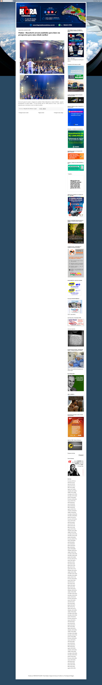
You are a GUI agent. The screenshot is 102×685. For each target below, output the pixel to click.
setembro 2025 (71, 649)
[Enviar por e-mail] (40, 108)
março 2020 (70, 540)
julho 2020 (70, 547)
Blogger (72, 675)
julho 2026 (70, 666)
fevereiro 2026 (71, 658)
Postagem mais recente (23, 112)
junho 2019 (70, 525)
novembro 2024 (71, 633)
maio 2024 (70, 623)
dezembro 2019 (71, 535)
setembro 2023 (71, 610)
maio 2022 (70, 583)
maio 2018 (70, 504)
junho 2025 (70, 644)
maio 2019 (70, 524)
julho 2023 (70, 606)
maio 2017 (70, 484)
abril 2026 (70, 661)
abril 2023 (70, 601)
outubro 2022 (70, 591)
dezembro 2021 (71, 575)
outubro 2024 (70, 631)
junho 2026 (70, 664)
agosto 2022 (70, 588)
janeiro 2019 (70, 517)
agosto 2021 (70, 568)
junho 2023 (70, 605)
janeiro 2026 (70, 656)
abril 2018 (70, 502)
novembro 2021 (71, 573)
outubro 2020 (70, 552)
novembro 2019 (71, 533)
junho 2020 (70, 545)
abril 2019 (70, 522)
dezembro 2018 (71, 515)
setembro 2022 (71, 590)
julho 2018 (70, 507)
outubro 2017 (70, 492)
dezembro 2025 (71, 654)
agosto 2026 (70, 668)
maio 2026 (70, 663)
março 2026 (70, 659)
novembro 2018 (71, 514)
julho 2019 (70, 527)
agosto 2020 (70, 548)
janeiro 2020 (70, 537)
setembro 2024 (71, 630)
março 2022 (70, 580)
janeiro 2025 (70, 636)
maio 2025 (70, 643)
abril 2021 (70, 562)
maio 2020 (70, 543)
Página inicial (41, 112)
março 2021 (70, 560)
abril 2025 (70, 641)
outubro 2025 (70, 651)
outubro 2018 (70, 512)
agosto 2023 (70, 608)
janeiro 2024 (70, 616)
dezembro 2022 (71, 595)
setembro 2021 (71, 570)
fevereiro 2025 (71, 638)
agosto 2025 (70, 648)
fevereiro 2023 (71, 598)
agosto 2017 (70, 489)
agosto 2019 (70, 529)
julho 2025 (70, 646)
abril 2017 (70, 482)
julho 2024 (70, 626)
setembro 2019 (71, 530)
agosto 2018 (70, 509)
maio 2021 (70, 563)
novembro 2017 (71, 494)
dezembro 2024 (71, 635)
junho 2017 (70, 485)
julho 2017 (70, 487)
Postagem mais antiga (58, 112)
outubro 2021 (70, 572)
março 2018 (70, 500)
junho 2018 (70, 505)
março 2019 (70, 520)
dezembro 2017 (71, 495)
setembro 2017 (71, 490)
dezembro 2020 (71, 555)
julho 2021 (70, 567)
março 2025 (70, 639)
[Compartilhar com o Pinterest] (45, 108)
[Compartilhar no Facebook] (44, 108)
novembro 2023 (71, 613)
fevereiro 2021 (71, 558)
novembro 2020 (71, 553)
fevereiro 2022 (71, 578)
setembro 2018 (71, 510)
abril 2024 (70, 621)
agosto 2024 (70, 628)
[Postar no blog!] (41, 108)
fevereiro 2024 (71, 618)
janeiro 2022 (70, 577)
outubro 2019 (70, 532)
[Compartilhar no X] (42, 108)
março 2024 (70, 620)
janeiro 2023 (70, 596)
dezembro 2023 (71, 615)
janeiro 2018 (70, 497)
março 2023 (70, 600)
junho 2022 (70, 585)
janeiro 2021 (70, 557)
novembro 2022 (71, 593)
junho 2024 (70, 625)
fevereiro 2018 (71, 499)
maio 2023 (70, 603)
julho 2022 (70, 587)
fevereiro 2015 (71, 481)
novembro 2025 (71, 653)
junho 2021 (70, 565)
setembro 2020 (71, 550)
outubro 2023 (70, 611)
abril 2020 (70, 542)
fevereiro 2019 (71, 519)
